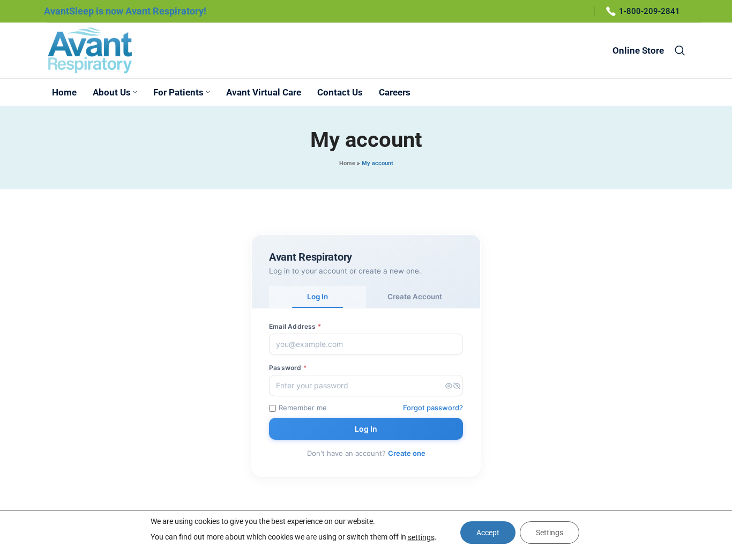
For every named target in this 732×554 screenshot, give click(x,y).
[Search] (680, 50)
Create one (406, 453)
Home (347, 163)
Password (288, 368)
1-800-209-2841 (649, 11)
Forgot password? (433, 407)
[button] (452, 385)
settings (421, 537)
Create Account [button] (414, 296)
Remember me (303, 407)
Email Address (295, 326)
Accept (487, 532)
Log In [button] (317, 296)
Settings (549, 532)
